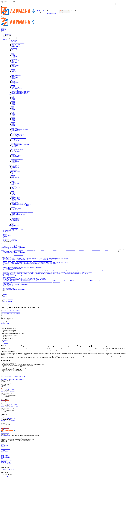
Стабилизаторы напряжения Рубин (19, 93)
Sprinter (13, 189)
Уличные (13, 163)
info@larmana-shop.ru (52, 13)
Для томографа (14, 150)
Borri (12, 45)
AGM (12, 173)
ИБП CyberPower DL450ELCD (8, 420)
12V (12, 172)
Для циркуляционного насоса (18, 152)
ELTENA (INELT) (15, 56)
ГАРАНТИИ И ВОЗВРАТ (9, 230)
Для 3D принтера (15, 133)
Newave (13, 67)
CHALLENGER (15, 177)
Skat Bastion (14, 74)
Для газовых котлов (16, 208)
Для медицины (14, 141)
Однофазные (14, 160)
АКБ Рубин (14, 200)
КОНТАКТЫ (6, 231)
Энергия (13, 86)
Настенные (14, 170)
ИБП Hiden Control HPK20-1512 (8, 391)
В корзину (4, 386)
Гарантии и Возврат (5, 449)
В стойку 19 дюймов (16, 131)
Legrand (13, 64)
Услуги (5, 234)
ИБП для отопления (16, 143)
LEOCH (13, 182)
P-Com (13, 70)
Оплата (5, 236)
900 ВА (13, 125)
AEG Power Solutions (16, 44)
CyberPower (14, 48)
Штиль (13, 85)
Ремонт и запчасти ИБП (19, 248)
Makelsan (13, 66)
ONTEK (13, 69)
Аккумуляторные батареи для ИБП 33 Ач (21, 204)
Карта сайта (3, 476)
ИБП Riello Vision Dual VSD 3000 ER (9, 406)
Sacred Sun (13, 188)
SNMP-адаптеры (15, 217)
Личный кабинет (4, 451)
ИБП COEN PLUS (15, 46)
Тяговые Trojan (14, 213)
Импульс (13, 81)
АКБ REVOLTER (15, 199)
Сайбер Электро (15, 82)
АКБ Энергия (14, 202)
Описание (5, 340)
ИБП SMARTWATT (16, 75)
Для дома (13, 139)
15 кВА (13, 110)
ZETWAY (13, 78)
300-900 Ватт (14, 228)
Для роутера (14, 146)
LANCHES (14, 62)
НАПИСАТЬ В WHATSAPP (9, 239)
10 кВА (13, 109)
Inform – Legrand (15, 60)
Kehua (12, 61)
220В (12, 223)
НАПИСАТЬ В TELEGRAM (10, 240)
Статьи (2, 452)
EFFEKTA (13, 55)
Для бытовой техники (16, 135)
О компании (6, 233)
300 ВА (13, 119)
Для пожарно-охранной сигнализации (20, 144)
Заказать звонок (7, 241)
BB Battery (13, 176)
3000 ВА (13, 104)
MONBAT (13, 186)
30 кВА (13, 113)
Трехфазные (14, 162)
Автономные (14, 128)
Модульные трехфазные (17, 159)
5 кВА (12, 107)
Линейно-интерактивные (17, 157)
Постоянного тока (15, 156)
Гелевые (13, 207)
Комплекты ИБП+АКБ (14, 225)
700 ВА (13, 98)
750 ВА (13, 123)
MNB (12, 184)
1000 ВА (13, 101)
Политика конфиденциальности (14, 476)
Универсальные (15, 167)
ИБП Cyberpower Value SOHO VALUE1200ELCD (12, 379)
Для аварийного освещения (17, 134)
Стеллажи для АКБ (15, 218)
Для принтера (14, 145)
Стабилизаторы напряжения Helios (19, 92)
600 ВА (13, 97)
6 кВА (12, 108)
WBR (12, 193)
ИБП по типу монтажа (14, 165)
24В (12, 224)
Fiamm (12, 181)
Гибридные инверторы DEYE (18, 43)
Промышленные (15, 161)
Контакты (3, 450)
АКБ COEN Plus (15, 198)
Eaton (12, 53)
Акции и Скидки (7, 235)
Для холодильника (15, 151)
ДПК (12, 80)
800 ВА (13, 99)
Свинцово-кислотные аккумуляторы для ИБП (22, 212)
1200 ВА (13, 114)
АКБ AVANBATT (15, 197)
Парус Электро (14, 210)
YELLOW (13, 194)
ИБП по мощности (13, 94)
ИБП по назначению (13, 127)
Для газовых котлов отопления (18, 138)
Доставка (5, 237)
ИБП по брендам (13, 40)
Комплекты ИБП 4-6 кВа (17, 229)
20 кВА (13, 112)
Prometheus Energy (15, 187)
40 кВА (13, 120)
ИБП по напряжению (14, 220)
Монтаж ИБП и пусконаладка (17, 247)
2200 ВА (13, 117)
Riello (12, 72)
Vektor (12, 191)
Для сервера (14, 147)
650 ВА (13, 122)
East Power (13, 51)
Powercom (13, 71)
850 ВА (13, 124)
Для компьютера (15, 140)
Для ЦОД (13, 154)
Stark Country (14, 77)
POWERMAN (14, 41)
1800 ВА (13, 115)
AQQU (13, 175)
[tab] (66, 340)
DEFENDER (14, 49)
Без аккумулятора (15, 130)
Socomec (13, 76)
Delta (12, 50)
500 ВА (13, 96)
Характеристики (7, 341)
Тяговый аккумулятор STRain (18, 214)
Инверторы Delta (15, 87)
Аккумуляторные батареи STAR (18, 203)
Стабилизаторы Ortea (16, 90)
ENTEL (13, 57)
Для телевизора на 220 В (17, 149)
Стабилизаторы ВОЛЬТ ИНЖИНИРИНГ (21, 91)
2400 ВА (13, 118)
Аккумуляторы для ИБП (14, 171)
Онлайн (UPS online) (16, 155)
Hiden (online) (14, 59)
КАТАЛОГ (5, 39)
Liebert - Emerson (15, 65)
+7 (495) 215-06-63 (41, 10)
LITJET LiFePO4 (15, 183)
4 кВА (12, 106)
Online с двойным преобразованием (19, 129)
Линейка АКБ (14, 209)
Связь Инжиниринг (16, 83)
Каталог (2, 454)
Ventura (13, 192)
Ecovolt (13, 54)
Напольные (14, 168)
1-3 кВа (13, 226)
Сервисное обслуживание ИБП (20, 249)
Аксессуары (11, 215)
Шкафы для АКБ (15, 219)
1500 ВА (13, 102)
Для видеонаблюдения (16, 136)
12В (12, 221)
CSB (12, 178)
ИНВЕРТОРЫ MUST (16, 88)
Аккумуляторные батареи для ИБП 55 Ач (21, 205)
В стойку (13, 166)
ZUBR (12, 196)
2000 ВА (13, 103)
